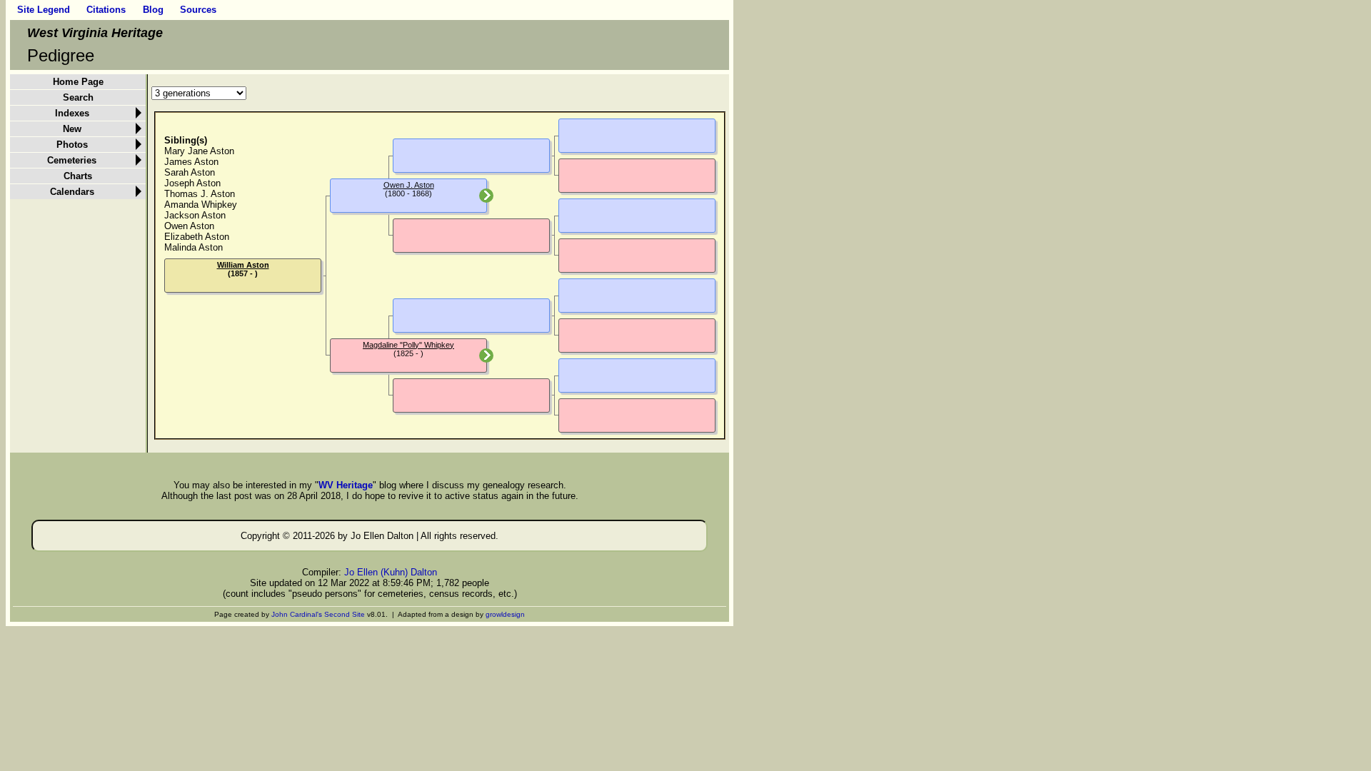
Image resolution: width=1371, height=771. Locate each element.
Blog (153, 9)
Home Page (78, 81)
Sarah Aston (189, 172)
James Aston (191, 161)
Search (78, 97)
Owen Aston (189, 226)
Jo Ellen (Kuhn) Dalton (390, 572)
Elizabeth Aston (196, 236)
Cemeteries (71, 160)
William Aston (243, 265)
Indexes (72, 113)
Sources (198, 9)
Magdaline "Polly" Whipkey (408, 345)
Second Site (344, 614)
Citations (106, 9)
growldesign (505, 614)
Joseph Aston (192, 183)
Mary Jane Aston (199, 151)
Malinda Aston (193, 247)
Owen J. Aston (408, 185)
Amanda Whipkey (200, 204)
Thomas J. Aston (199, 193)
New (72, 129)
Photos (72, 144)
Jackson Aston (195, 215)
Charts (78, 176)
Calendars (72, 191)
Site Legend (43, 9)
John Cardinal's (296, 614)
